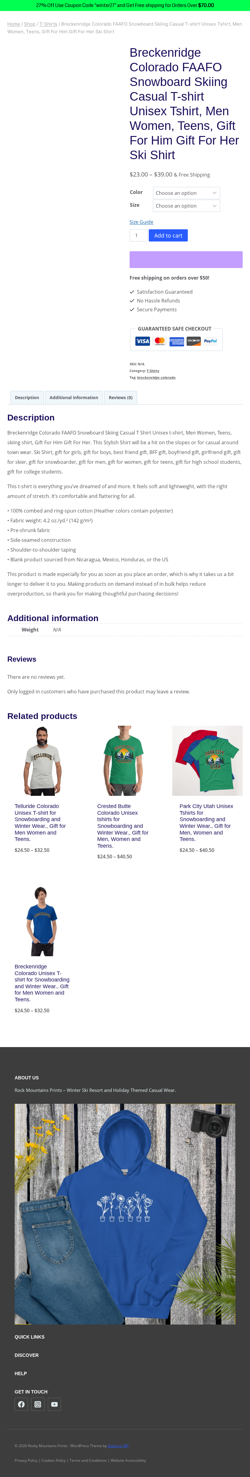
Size (134, 205)
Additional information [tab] (74, 397)
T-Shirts (153, 370)
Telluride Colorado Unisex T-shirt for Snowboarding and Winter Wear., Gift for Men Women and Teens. (40, 822)
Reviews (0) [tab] (121, 397)
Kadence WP (118, 1445)
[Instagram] (38, 1404)
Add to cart (168, 235)
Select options (42, 870)
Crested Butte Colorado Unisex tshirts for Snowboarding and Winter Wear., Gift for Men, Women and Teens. (122, 826)
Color (136, 192)
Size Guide (141, 222)
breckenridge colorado (156, 377)
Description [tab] (27, 397)
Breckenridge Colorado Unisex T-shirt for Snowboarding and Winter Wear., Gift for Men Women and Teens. (42, 983)
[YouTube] (54, 1404)
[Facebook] (21, 1404)
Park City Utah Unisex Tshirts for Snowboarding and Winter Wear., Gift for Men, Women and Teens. (206, 822)
